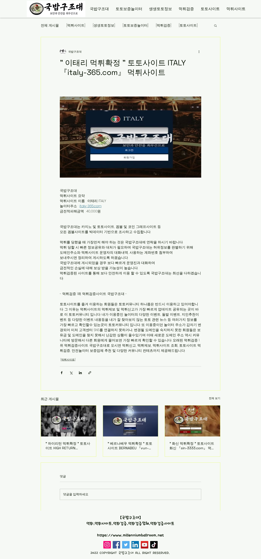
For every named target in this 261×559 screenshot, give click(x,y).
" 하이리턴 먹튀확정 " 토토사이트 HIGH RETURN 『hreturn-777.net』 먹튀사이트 (67, 445)
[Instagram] (107, 544)
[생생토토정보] (104, 25)
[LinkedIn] (135, 544)
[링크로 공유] (90, 373)
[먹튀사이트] (75, 25)
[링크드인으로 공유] (80, 373)
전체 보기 (214, 398)
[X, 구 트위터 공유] (71, 373)
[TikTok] (154, 544)
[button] (215, 25)
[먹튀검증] (163, 25)
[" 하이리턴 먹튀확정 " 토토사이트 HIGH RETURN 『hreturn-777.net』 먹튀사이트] (68, 420)
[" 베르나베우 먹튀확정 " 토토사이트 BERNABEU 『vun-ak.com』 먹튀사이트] (130, 420)
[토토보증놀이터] (135, 25)
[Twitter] (126, 544)
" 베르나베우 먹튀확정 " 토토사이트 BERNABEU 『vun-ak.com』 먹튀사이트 (130, 445)
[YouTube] (144, 544)
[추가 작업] (199, 51)
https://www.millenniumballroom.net (130, 535)
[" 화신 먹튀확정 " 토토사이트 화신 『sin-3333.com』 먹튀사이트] (192, 420)
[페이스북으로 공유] (61, 373)
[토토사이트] (188, 25)
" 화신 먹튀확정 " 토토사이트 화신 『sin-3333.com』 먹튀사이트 (192, 445)
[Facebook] (116, 544)
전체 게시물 (50, 25)
